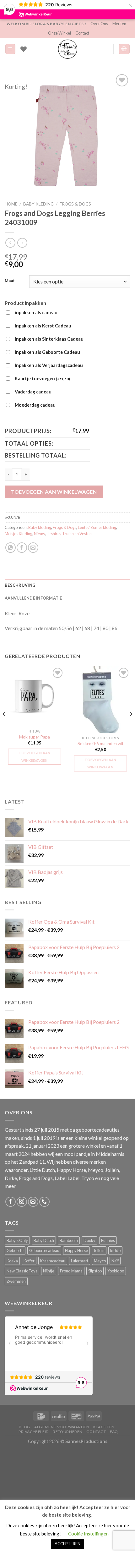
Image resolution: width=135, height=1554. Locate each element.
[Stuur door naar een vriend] (33, 547)
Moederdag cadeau (35, 405)
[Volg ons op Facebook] (10, 1202)
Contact (82, 33)
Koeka (12, 1260)
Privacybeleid (34, 1431)
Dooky (89, 1240)
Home (11, 203)
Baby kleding (38, 203)
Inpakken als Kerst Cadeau (43, 325)
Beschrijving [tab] (20, 585)
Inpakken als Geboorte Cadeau (47, 352)
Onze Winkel (59, 33)
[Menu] (10, 49)
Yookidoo (115, 1270)
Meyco (100, 1260)
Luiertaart (79, 1260)
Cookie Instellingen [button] (88, 1533)
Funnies (108, 1240)
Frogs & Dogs (75, 203)
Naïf (115, 1260)
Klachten (104, 1427)
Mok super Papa (34, 736)
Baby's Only (17, 1240)
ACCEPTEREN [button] (67, 1543)
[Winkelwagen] (124, 49)
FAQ (114, 1431)
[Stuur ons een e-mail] (33, 1202)
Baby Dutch (44, 1240)
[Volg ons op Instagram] (22, 1202)
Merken (119, 23)
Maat (10, 281)
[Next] (130, 726)
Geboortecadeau (44, 1250)
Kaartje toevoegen (42, 378)
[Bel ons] (44, 1202)
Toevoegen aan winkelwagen (54, 492)
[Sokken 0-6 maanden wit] (100, 699)
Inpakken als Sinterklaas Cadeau (49, 339)
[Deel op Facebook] (22, 547)
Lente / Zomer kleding (97, 527)
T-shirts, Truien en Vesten (69, 533)
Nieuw (39, 533)
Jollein (99, 1250)
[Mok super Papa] (34, 696)
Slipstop (95, 1270)
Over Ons (99, 23)
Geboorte (15, 1250)
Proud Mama (71, 1270)
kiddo (115, 1250)
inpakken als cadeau (36, 312)
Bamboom (69, 1240)
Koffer (29, 1260)
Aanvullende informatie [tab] (33, 598)
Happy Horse (76, 1250)
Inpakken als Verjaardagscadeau (49, 365)
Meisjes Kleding (18, 533)
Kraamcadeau (52, 1260)
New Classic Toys (22, 1270)
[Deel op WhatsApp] (10, 547)
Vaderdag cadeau (33, 391)
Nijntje (48, 1270)
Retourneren (68, 1431)
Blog (24, 1427)
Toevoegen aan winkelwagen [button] (34, 756)
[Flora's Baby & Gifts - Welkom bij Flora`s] (67, 49)
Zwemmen (16, 1281)
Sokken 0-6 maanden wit (101, 743)
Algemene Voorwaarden (61, 1427)
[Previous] (4, 726)
